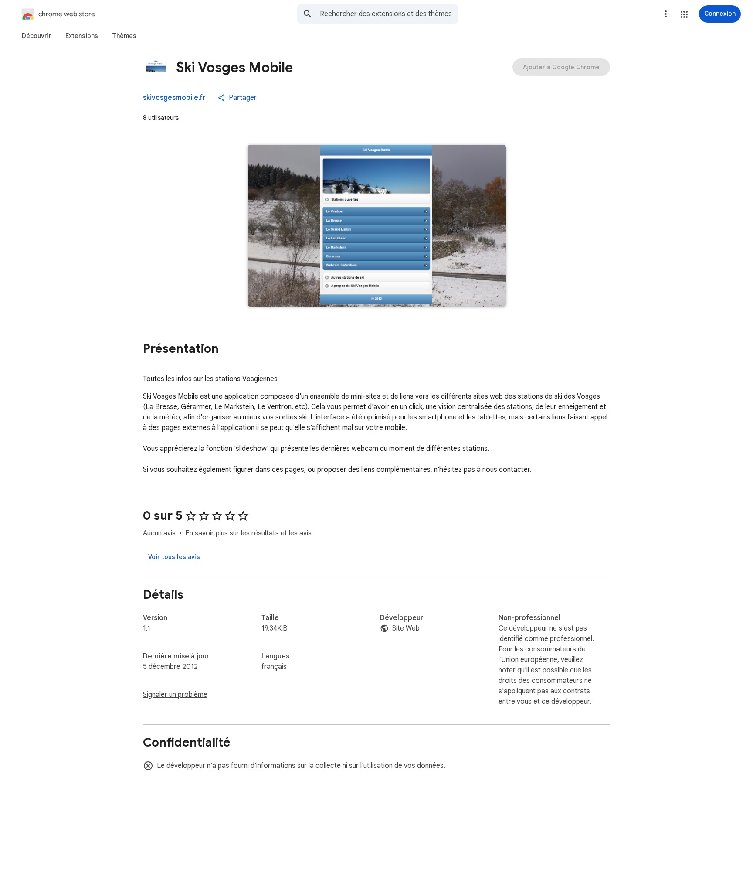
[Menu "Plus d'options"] (666, 14)
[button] (684, 14)
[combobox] (389, 14)
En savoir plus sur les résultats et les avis (248, 533)
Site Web (406, 628)
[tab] (36, 36)
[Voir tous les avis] (174, 556)
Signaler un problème (175, 694)
